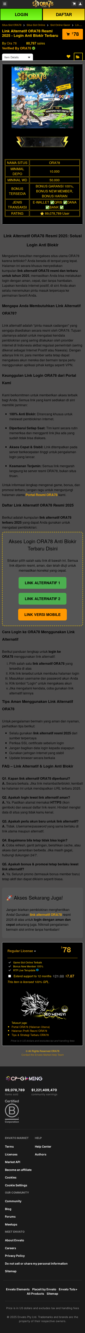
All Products (35, 1293)
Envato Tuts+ (68, 1289)
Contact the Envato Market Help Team (42, 1054)
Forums (10, 1216)
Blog (8, 1209)
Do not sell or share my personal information (36, 1263)
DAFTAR (64, 14)
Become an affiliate (18, 1169)
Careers (10, 1248)
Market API (12, 1162)
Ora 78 (12, 43)
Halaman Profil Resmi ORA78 (29, 1031)
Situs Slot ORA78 (11, 25)
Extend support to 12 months (44, 976)
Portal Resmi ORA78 (42, 494)
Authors (40, 1154)
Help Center (43, 1146)
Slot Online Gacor (60, 25)
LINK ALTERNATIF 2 (42, 598)
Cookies (11, 1177)
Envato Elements (18, 1289)
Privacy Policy (15, 1255)
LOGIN (21, 14)
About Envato (14, 1240)
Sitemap (11, 1271)
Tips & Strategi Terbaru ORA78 (30, 1035)
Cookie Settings (16, 1185)
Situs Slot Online (36, 25)
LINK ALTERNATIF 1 (42, 582)
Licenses (11, 1154)
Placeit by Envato (44, 1289)
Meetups (11, 1224)
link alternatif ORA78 (46, 914)
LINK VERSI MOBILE (42, 614)
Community (13, 1201)
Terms (9, 1146)
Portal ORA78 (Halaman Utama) (31, 1027)
